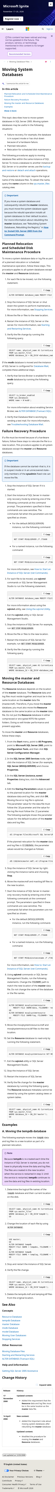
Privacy (18, 1480)
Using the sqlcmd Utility (38, 609)
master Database (10, 1324)
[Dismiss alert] (51, 4)
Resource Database (12, 1316)
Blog (38, 1477)
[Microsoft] (27, 29)
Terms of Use (35, 1484)
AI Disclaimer (8, 1477)
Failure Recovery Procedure (16, 99)
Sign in (50, 29)
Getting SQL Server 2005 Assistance (20, 1370)
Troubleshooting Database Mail (27, 424)
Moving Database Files (19, 61)
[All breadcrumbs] (4, 62)
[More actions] (50, 62)
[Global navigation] (2, 29)
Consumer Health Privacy (13, 1484)
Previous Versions (25, 1477)
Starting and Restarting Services (18, 1355)
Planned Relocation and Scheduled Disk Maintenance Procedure (28, 95)
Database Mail (41, 366)
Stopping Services (43, 309)
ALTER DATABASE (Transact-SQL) (35, 411)
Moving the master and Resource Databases (24, 103)
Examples (8, 106)
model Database (10, 1331)
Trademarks (7, 1488)
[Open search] (43, 29)
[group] (30, 295)
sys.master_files (42, 183)
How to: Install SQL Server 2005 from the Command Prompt (26, 231)
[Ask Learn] (46, 62)
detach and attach (26, 170)
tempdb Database (11, 1320)
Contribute (7, 1480)
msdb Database (10, 1327)
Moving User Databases (14, 1335)
